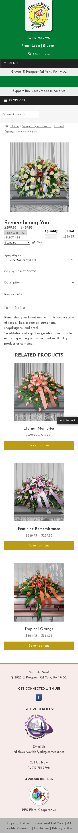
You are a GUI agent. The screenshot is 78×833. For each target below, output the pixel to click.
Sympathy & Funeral (36, 126)
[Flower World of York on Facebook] (39, 697)
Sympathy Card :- (15, 255)
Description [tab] (12, 282)
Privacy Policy (62, 828)
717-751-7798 (41, 38)
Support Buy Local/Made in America (39, 91)
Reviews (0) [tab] (13, 294)
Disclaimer (41, 828)
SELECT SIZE (12, 237)
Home (14, 126)
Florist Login (31, 46)
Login (50, 46)
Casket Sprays (25, 271)
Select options (39, 445)
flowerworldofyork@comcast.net (41, 752)
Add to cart (67, 420)
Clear (39, 242)
